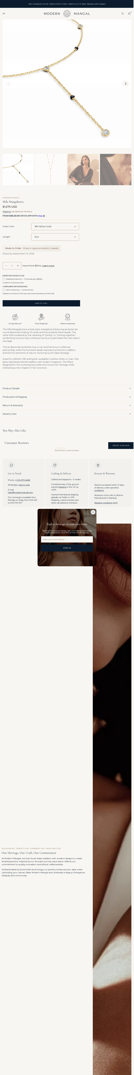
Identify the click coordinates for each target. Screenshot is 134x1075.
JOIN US (66, 548)
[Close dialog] (92, 512)
